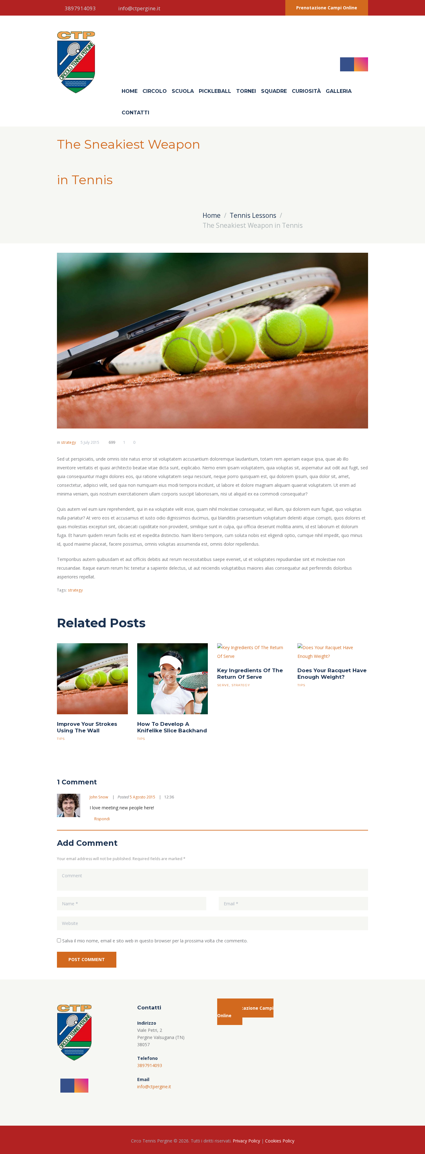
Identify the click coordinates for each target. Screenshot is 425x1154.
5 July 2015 (90, 442)
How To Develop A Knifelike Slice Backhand (172, 727)
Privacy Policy (246, 1141)
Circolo (154, 91)
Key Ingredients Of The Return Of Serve (250, 673)
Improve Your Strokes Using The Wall (87, 727)
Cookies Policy (279, 1141)
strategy (68, 442)
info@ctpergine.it (139, 8)
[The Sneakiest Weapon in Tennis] (212, 340)
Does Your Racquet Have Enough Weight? (332, 673)
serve (223, 685)
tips (61, 739)
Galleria (339, 91)
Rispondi (102, 818)
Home (130, 91)
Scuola (183, 91)
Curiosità (306, 91)
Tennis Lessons (253, 215)
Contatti (135, 113)
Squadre (274, 91)
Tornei (246, 91)
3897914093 (80, 8)
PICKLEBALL (215, 91)
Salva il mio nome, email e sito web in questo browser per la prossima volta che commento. (155, 941)
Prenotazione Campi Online (326, 8)
